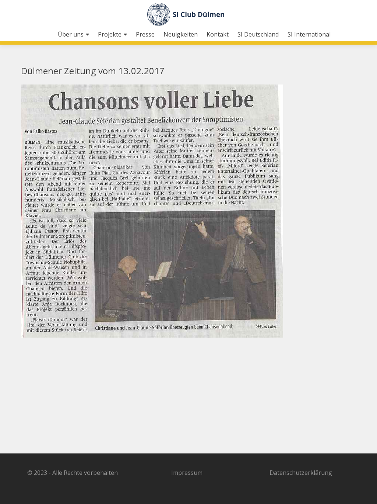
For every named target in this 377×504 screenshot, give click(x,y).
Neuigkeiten (180, 34)
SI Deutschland (258, 34)
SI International (309, 34)
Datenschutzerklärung (300, 473)
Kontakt (218, 34)
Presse (145, 34)
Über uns (71, 34)
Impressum (186, 473)
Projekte (109, 34)
